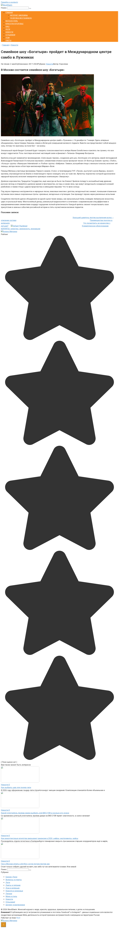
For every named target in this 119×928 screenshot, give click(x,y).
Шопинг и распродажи (15, 905)
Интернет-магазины (19, 15)
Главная (9, 12)
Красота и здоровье (14, 24)
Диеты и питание (13, 885)
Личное (9, 894)
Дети (8, 29)
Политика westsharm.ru (21, 18)
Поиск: (4, 8)
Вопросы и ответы (14, 880)
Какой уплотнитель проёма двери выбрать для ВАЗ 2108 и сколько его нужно (35, 813)
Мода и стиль (12, 21)
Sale (8, 26)
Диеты (8, 40)
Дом (8, 38)
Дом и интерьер (13, 888)
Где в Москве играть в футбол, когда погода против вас (25, 864)
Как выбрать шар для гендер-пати (16, 787)
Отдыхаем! (10, 35)
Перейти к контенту (9, 2)
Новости (9, 32)
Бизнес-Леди (11, 877)
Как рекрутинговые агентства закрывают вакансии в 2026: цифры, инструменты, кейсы (39, 838)
